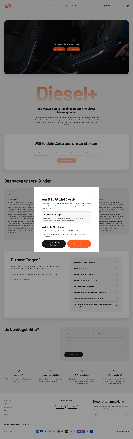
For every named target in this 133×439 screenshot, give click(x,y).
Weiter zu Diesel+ (79, 244)
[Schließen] (93, 192)
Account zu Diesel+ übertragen (54, 244)
